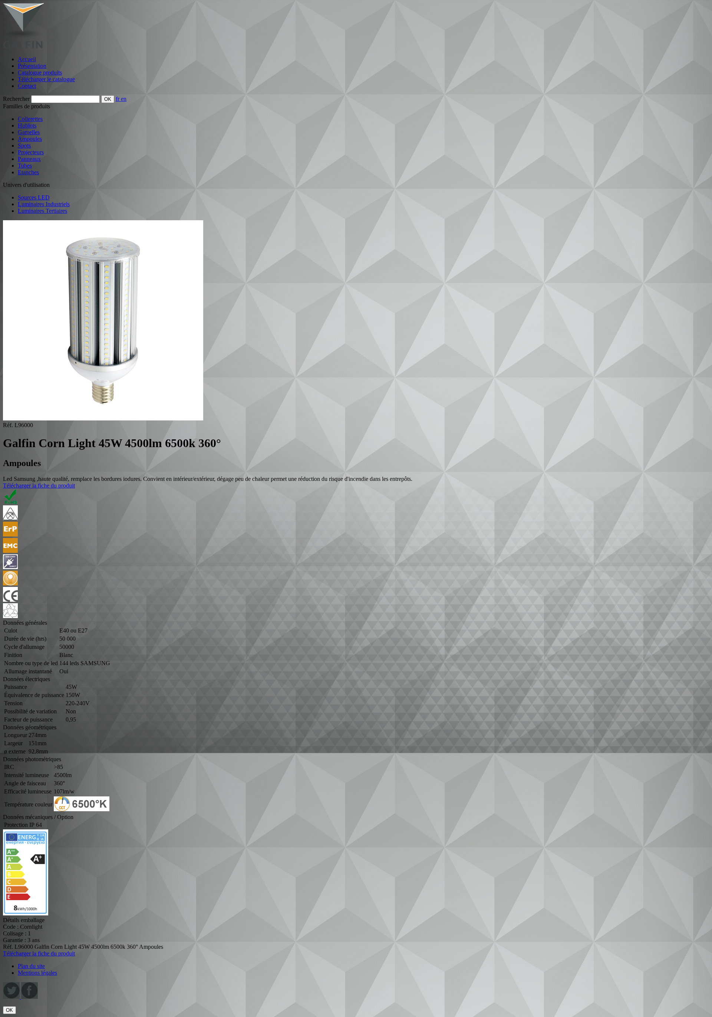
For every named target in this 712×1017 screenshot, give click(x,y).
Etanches (28, 172)
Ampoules (30, 139)
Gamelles (29, 132)
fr (118, 99)
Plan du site (31, 966)
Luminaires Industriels (44, 204)
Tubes (25, 165)
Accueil (27, 59)
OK (9, 1010)
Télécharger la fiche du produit (39, 485)
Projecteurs (31, 152)
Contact (27, 86)
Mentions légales (37, 973)
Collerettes (30, 119)
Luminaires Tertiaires (42, 211)
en (123, 99)
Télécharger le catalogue (46, 79)
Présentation (32, 66)
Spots (24, 145)
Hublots (27, 125)
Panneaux (29, 159)
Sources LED (34, 197)
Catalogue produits (40, 72)
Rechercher (16, 99)
